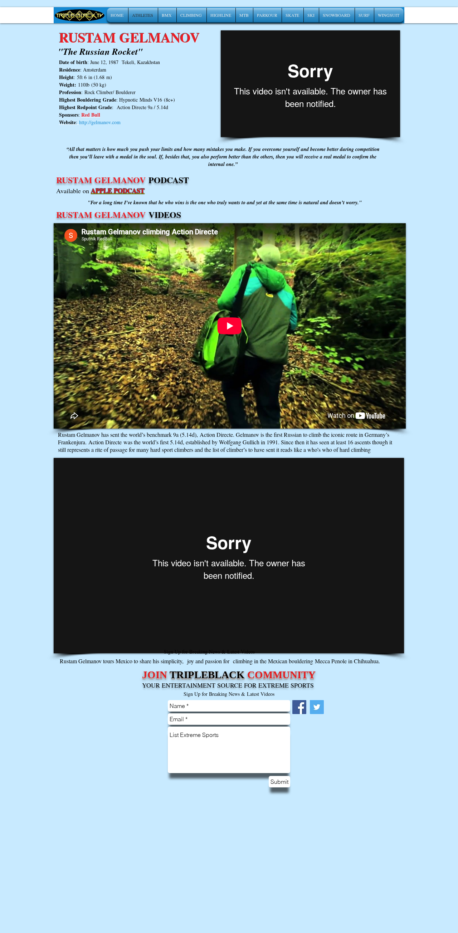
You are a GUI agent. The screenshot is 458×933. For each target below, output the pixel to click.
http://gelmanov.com (100, 122)
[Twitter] (317, 707)
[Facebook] (299, 707)
